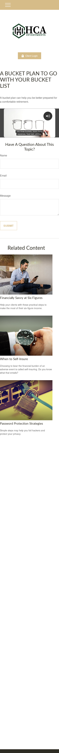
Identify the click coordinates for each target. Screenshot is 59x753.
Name (3, 155)
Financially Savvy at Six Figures (21, 298)
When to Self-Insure (14, 359)
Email (3, 175)
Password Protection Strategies (21, 423)
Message (5, 195)
